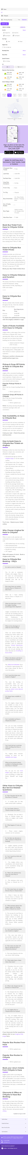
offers (4, 1111)
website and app (11, 757)
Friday (14, 95)
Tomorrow (24, 19)
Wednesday (4, 95)
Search (3, 23)
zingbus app (9, 458)
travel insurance (16, 645)
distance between (14, 664)
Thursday (9, 95)
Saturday (19, 95)
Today (19, 19)
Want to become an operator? (8, 1145)
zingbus (5, 254)
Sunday (25, 95)
